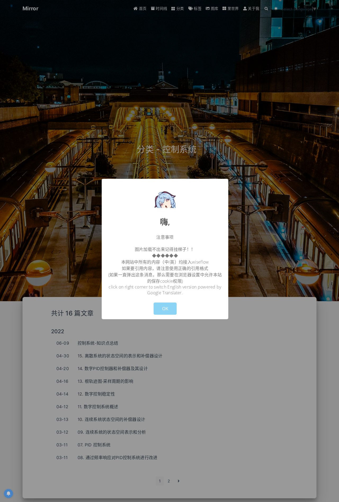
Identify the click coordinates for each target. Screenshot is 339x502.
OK (165, 308)
